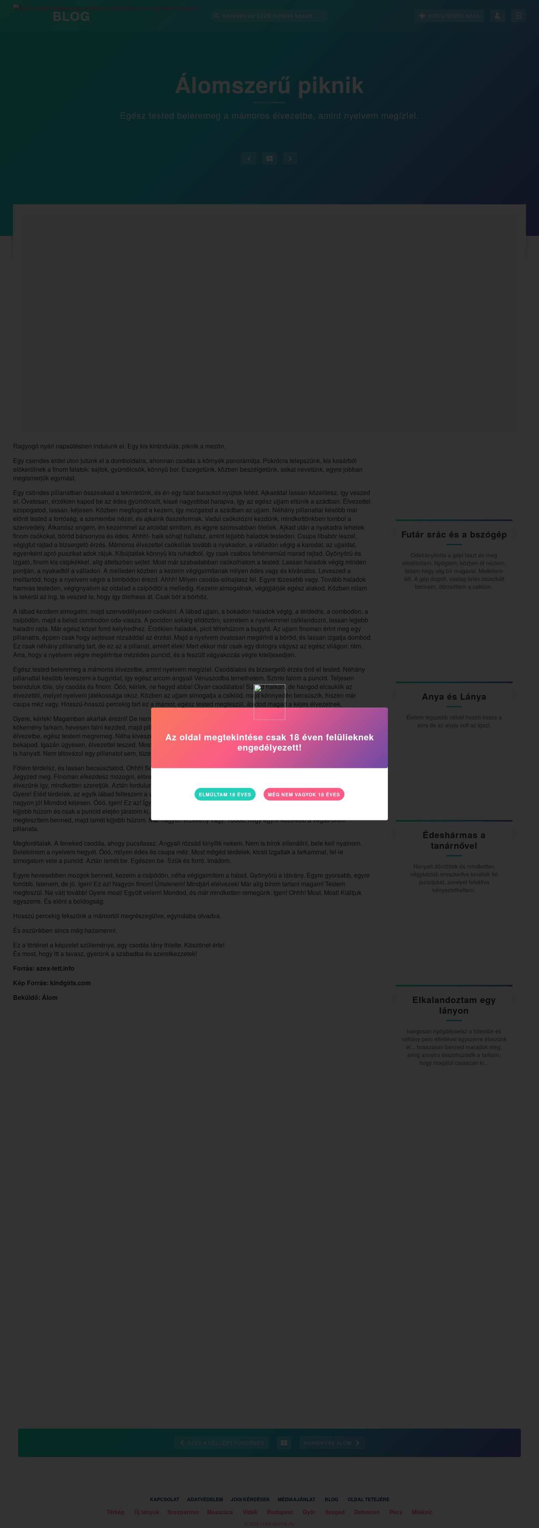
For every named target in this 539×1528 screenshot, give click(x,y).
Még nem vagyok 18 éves (304, 794)
